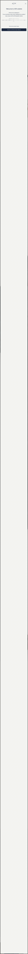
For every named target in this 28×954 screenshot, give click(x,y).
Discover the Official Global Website (14, 29)
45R (14, 3)
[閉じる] (25, 3)
